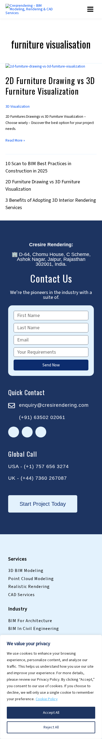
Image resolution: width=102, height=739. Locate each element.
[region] (51, 687)
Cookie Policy (47, 699)
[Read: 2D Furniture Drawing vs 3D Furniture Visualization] (45, 66)
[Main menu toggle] (90, 9)
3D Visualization (17, 106)
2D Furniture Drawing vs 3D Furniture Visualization (50, 85)
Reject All (51, 727)
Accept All (51, 712)
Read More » (15, 140)
